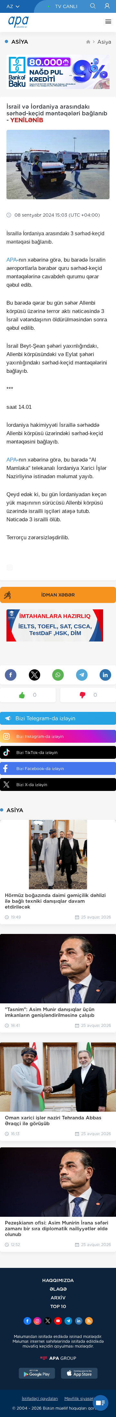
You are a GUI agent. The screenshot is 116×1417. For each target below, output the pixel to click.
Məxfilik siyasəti (79, 1398)
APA (11, 260)
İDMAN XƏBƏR (58, 594)
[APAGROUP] (58, 1358)
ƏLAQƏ (58, 1289)
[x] (48, 1321)
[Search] (92, 6)
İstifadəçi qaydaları (40, 1398)
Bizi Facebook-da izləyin (40, 768)
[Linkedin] (78, 1321)
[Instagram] (37, 1321)
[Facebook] (27, 1321)
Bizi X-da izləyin (31, 784)
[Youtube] (58, 1321)
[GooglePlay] (37, 1374)
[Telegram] (68, 1321)
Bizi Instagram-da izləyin (39, 736)
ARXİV (58, 1297)
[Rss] (89, 1321)
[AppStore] (79, 1374)
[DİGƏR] (106, 22)
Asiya (104, 42)
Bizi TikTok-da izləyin (36, 752)
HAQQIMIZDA (58, 1280)
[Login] (107, 6)
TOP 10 (58, 1306)
